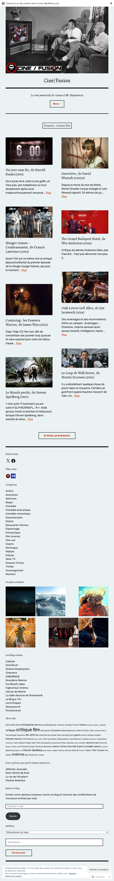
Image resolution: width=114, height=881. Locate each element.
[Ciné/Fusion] (57, 40)
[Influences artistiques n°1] (20, 602)
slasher (97, 746)
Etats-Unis (89, 730)
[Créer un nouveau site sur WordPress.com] (57, 3)
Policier (10, 555)
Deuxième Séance (16, 680)
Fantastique (13, 532)
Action (9, 490)
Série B (75, 750)
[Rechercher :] (54, 842)
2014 (12, 725)
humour (18, 739)
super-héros (58, 750)
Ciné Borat (12, 665)
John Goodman (50, 739)
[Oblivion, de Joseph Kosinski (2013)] (50, 602)
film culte (39, 735)
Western (11, 574)
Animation (12, 494)
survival (68, 750)
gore (71, 735)
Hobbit (98, 735)
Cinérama (11, 672)
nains (16, 743)
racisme (90, 742)
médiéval (9, 743)
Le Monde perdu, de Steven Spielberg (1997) (26, 394)
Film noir (10, 540)
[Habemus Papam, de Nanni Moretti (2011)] (63, 633)
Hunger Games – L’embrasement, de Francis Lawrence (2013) (25, 247)
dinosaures (46, 730)
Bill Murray (40, 725)
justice (65, 739)
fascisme (21, 735)
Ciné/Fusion (57, 80)
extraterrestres (100, 731)
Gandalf (65, 735)
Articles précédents (57, 435)
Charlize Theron (72, 725)
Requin (8, 747)
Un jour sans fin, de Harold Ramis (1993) (25, 171)
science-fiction (59, 746)
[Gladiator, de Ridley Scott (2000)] (20, 633)
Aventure (11, 498)
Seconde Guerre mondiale (80, 746)
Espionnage (12, 528)
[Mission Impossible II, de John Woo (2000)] (93, 633)
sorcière (104, 747)
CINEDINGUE (13, 676)
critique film (28, 729)
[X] (8, 461)
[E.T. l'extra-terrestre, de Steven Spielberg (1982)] (93, 602)
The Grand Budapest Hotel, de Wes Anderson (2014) (83, 240)
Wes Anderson (31, 755)
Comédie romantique (18, 513)
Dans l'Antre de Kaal (17, 772)
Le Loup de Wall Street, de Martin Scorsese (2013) (80, 375)
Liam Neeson (75, 739)
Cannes (60, 725)
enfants (79, 730)
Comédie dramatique (18, 509)
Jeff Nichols (28, 739)
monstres (102, 739)
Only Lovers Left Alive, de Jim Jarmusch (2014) (82, 310)
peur (77, 743)
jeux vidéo (38, 739)
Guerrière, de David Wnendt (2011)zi (76, 175)
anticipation (27, 724)
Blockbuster (51, 725)
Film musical (13, 536)
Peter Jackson (67, 743)
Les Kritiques (13, 702)
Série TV (10, 558)
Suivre (13, 816)
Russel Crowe (28, 746)
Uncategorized (14, 570)
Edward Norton (68, 730)
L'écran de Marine (16, 691)
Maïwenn (93, 739)
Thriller (10, 566)
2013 (8, 725)
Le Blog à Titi (13, 699)
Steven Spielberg (32, 750)
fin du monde (51, 735)
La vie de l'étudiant (17, 776)
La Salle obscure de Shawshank (24, 695)
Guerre (10, 543)
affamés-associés (16, 769)
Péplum (10, 551)
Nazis (28, 743)
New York (36, 743)
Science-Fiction (15, 562)
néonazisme (46, 743)
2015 (18, 725)
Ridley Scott (16, 747)
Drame (9, 521)
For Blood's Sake (15, 684)
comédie (102, 725)
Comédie (11, 506)
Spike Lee (19, 750)
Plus (48, 192)
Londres (85, 739)
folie (59, 735)
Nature (22, 743)
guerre (77, 735)
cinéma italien (93, 725)
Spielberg (10, 750)
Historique (12, 547)
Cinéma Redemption (18, 668)
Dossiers (56, 730)
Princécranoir (13, 710)
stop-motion (47, 750)
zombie (41, 755)
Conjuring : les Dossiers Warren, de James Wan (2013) (27, 322)
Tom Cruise (98, 750)
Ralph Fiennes (100, 743)
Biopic (9, 502)
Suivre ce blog (13, 788)
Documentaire (14, 517)
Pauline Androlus (15, 780)
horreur (10, 738)
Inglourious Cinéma (17, 687)
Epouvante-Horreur (17, 525)
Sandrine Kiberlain (43, 746)
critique (10, 730)
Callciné (10, 661)
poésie (82, 743)
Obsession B (13, 706)
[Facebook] (13, 461)
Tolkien (88, 750)
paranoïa (56, 743)
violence (18, 754)
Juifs (59, 739)
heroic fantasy (87, 735)
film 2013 (30, 735)
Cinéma (83, 724)
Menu (56, 103)
